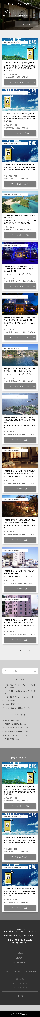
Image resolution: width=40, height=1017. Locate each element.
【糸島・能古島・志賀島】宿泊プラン (18, 708)
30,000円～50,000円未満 (13, 735)
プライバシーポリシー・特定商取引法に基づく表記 (20, 972)
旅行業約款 (20, 979)
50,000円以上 (9, 739)
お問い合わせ (20, 962)
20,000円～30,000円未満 (13, 731)
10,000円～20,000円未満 (13, 728)
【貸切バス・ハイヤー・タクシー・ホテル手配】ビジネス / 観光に (21, 686)
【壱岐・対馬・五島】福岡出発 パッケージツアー (21, 692)
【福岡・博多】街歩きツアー (15, 704)
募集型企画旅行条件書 (20, 983)
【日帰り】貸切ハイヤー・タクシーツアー (20, 697)
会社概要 (19, 958)
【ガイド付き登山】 (12, 700)
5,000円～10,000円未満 (13, 724)
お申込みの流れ (21, 953)
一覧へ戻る (25, 24)
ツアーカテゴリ (19, 1014)
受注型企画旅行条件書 (20, 987)
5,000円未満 (9, 720)
